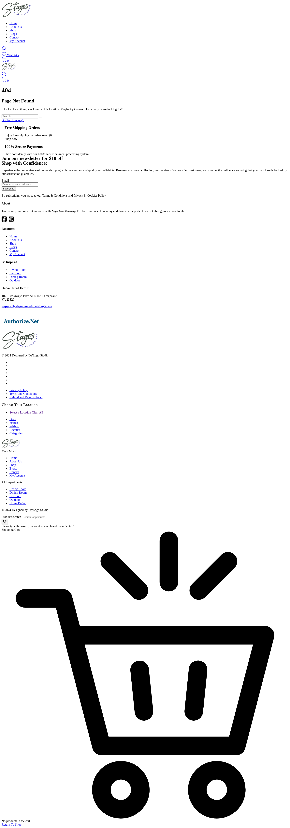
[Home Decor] (20, 348)
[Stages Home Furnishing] (17, 16)
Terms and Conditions (23, 393)
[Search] (5, 521)
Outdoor (14, 280)
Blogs (13, 34)
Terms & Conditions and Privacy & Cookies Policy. (74, 195)
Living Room (17, 269)
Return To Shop (12, 824)
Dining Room (18, 277)
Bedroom (15, 273)
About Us (15, 26)
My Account (17, 41)
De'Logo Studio (38, 355)
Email (5, 180)
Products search (11, 517)
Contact (14, 37)
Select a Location (26, 412)
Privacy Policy (18, 390)
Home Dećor (17, 503)
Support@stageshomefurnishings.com (27, 306)
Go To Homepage (13, 120)
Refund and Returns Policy (26, 397)
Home (13, 23)
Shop (12, 30)
